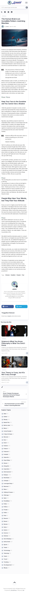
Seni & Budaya (7, 538)
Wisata (5, 567)
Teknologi (6, 553)
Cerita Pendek (7, 431)
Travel (5, 559)
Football (6, 454)
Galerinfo (6, 457)
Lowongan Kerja (8, 483)
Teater (5, 547)
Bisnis (5, 428)
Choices (8, 275)
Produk (5, 509)
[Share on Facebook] (5, 12)
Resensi (6, 518)
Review (6, 524)
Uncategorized (8, 565)
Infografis (6, 466)
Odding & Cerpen (8, 492)
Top (23, 275)
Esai (5, 439)
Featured (6, 451)
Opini (5, 498)
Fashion (6, 445)
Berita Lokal (7, 425)
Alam (5, 413)
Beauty (5, 419)
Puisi (5, 515)
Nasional (6, 486)
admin (7, 26)
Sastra (5, 530)
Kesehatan (6, 477)
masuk (9, 316)
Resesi (5, 521)
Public (5, 512)
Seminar (6, 535)
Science (4, 15)
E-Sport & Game (8, 434)
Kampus (6, 474)
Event (5, 442)
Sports (5, 544)
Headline (13, 275)
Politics (6, 506)
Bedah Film (6, 422)
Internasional (7, 471)
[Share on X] (2, 12)
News (5, 489)
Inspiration (6, 469)
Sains (5, 527)
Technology (7, 550)
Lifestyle (6, 480)
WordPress (14, 590)
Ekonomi (6, 437)
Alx (23, 590)
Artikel (5, 416)
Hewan (5, 463)
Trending (6, 562)
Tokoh (5, 556)
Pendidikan (7, 501)
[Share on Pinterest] (8, 12)
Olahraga (6, 495)
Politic (5, 503)
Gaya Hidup (7, 460)
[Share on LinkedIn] (11, 12)
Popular (19, 275)
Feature (6, 448)
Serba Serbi (7, 541)
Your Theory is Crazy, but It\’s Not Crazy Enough (13, 373)
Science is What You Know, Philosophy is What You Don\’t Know (13, 343)
